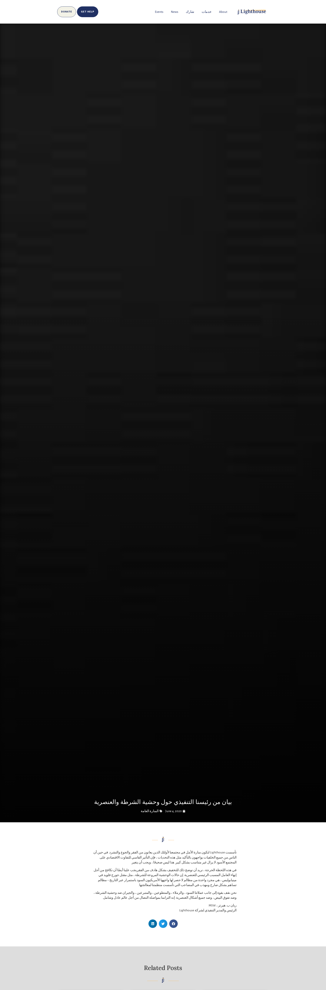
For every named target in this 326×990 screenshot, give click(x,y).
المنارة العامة (150, 811)
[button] (173, 923)
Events (159, 12)
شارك (190, 12)
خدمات (206, 12)
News (174, 12)
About (223, 12)
